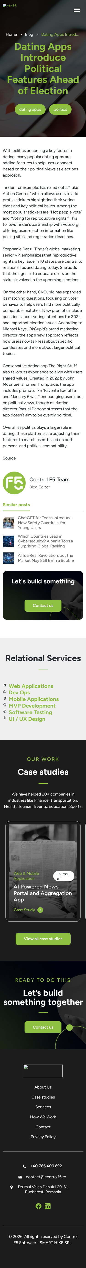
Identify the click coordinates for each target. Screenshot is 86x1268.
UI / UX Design (27, 719)
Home (11, 34)
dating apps (30, 109)
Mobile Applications (34, 699)
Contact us (43, 605)
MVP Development (32, 705)
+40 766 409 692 (45, 1165)
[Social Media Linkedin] (47, 1206)
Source (9, 458)
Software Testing (30, 712)
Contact (43, 1126)
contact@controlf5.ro (45, 1176)
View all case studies (43, 938)
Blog (29, 34)
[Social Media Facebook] (38, 1206)
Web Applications (31, 686)
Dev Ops (19, 692)
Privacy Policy (43, 1136)
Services (43, 1106)
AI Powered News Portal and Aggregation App (43, 893)
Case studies (43, 1097)
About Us (43, 1087)
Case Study (24, 909)
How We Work (43, 1116)
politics (60, 109)
